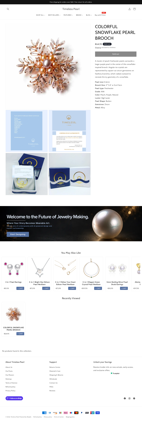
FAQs (51, 387)
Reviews (52, 391)
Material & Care (54, 371)
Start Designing (17, 234)
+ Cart (20, 288)
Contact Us (53, 383)
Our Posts (9, 371)
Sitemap (9, 379)
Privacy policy (48, 417)
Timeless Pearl (15, 417)
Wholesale (53, 379)
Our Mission (10, 375)
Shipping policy (70, 417)
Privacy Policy (10, 391)
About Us (9, 367)
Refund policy (10, 387)
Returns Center (54, 367)
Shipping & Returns (56, 375)
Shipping (98, 47)
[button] (8, 9)
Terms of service (59, 417)
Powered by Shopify (25, 417)
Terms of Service (11, 383)
